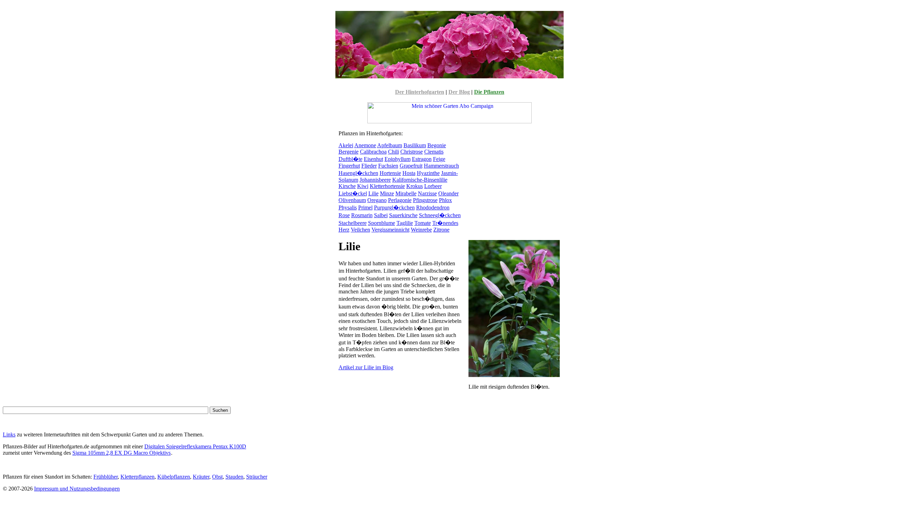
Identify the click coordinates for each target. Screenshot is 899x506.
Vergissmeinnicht (390, 230)
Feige (439, 159)
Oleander (448, 193)
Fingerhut (349, 166)
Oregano (377, 200)
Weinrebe (421, 230)
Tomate (422, 223)
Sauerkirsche (403, 215)
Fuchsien (388, 166)
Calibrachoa (373, 152)
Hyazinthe (428, 173)
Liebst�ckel (353, 193)
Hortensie (390, 173)
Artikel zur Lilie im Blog (366, 367)
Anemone (365, 145)
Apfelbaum (389, 145)
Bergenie (349, 152)
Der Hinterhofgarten (419, 92)
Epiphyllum (398, 159)
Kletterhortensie (387, 186)
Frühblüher (105, 477)
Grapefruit (411, 166)
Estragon (422, 159)
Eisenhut (373, 159)
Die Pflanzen (489, 92)
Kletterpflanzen (137, 477)
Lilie (373, 193)
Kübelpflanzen (173, 477)
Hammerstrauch (441, 166)
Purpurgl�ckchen (394, 207)
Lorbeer (433, 186)
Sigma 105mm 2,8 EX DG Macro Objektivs (121, 453)
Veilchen (360, 230)
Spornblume (381, 223)
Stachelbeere (353, 223)
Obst (217, 477)
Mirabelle (405, 193)
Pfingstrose (425, 200)
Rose (344, 215)
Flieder (369, 166)
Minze (387, 193)
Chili (393, 152)
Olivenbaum (352, 200)
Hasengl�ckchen (358, 173)
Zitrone (441, 230)
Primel (365, 207)
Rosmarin (362, 215)
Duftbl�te (350, 159)
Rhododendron (433, 207)
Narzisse (427, 193)
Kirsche (347, 186)
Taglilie (404, 223)
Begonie (436, 145)
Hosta (408, 173)
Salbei (381, 215)
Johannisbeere (375, 180)
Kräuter (201, 477)
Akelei (346, 145)
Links (9, 434)
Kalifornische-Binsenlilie (419, 180)
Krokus (414, 186)
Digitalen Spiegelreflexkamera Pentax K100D (195, 446)
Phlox (445, 200)
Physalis (348, 207)
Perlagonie (400, 200)
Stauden (234, 477)
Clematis (434, 152)
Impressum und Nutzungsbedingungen (77, 489)
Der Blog (459, 92)
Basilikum (414, 145)
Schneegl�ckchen (440, 215)
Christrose (411, 152)
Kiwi (362, 186)
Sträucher (256, 477)
